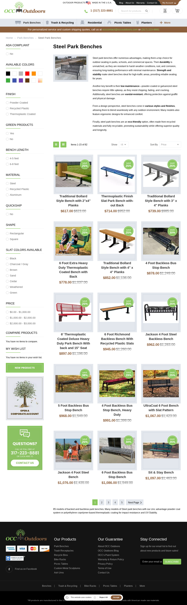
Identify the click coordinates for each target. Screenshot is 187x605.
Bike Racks (60, 559)
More (142, 586)
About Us (129, 3)
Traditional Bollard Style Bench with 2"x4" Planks (73, 200)
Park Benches (25, 37)
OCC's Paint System (108, 555)
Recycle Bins (61, 555)
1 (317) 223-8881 (101, 10)
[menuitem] (29, 23)
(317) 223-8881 (150, 29)
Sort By (154, 144)
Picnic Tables (61, 564)
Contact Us (152, 3)
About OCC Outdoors (109, 546)
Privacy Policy (105, 564)
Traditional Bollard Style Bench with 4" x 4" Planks (117, 267)
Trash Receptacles (63, 550)
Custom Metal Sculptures (67, 568)
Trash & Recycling (67, 586)
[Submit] (146, 10)
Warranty (140, 3)
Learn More (67, 218)
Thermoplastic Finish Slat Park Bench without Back (117, 200)
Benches (46, 586)
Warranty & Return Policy (111, 559)
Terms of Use (104, 568)
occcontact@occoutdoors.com (120, 29)
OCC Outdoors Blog (108, 550)
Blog (121, 3)
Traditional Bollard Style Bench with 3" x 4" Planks (161, 200)
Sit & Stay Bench (161, 472)
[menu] (94, 23)
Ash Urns (59, 572)
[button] (82, 218)
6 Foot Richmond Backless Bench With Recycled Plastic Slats (117, 338)
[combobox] (133, 11)
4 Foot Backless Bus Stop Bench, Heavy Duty (117, 410)
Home (9, 37)
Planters (128, 586)
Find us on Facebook (26, 569)
